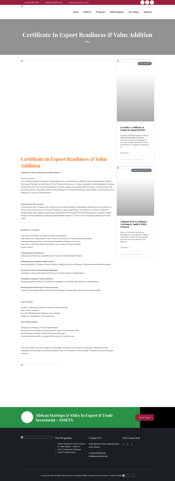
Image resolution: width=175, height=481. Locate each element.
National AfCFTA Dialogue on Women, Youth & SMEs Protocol (133, 224)
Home (76, 12)
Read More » (124, 153)
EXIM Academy (117, 12)
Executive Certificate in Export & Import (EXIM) (132, 128)
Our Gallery (133, 12)
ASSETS (87, 12)
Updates (148, 12)
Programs (100, 12)
